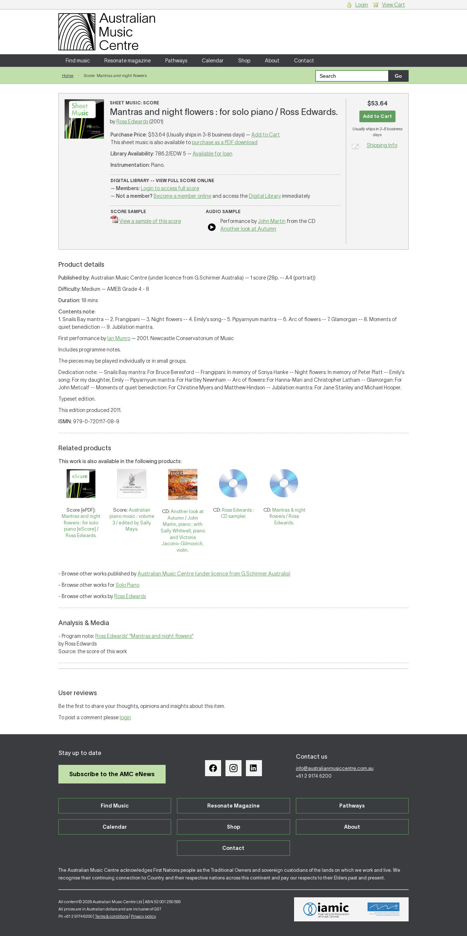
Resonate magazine (127, 60)
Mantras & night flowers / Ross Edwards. (287, 516)
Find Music (115, 806)
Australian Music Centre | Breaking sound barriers (106, 31)
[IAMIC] (326, 909)
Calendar (213, 60)
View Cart (393, 5)
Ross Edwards (132, 121)
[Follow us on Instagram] (233, 768)
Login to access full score (170, 188)
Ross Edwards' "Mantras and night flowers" (144, 636)
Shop (244, 60)
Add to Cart (265, 135)
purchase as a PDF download (225, 142)
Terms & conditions (111, 916)
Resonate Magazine (233, 806)
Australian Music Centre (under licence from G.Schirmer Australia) (214, 574)
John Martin (272, 221)
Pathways (176, 60)
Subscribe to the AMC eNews (112, 774)
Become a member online (182, 196)
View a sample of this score (150, 221)
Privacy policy (143, 916)
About (272, 60)
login (125, 717)
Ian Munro (118, 338)
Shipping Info (382, 145)
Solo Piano (127, 585)
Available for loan (212, 154)
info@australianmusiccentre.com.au (335, 768)
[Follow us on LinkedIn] (254, 768)
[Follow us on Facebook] (213, 768)
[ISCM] (383, 909)
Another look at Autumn (248, 229)
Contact (304, 60)
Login (361, 5)
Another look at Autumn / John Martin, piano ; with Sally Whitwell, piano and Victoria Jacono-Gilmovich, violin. (183, 530)
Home (67, 75)
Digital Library (265, 196)
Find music (78, 60)
